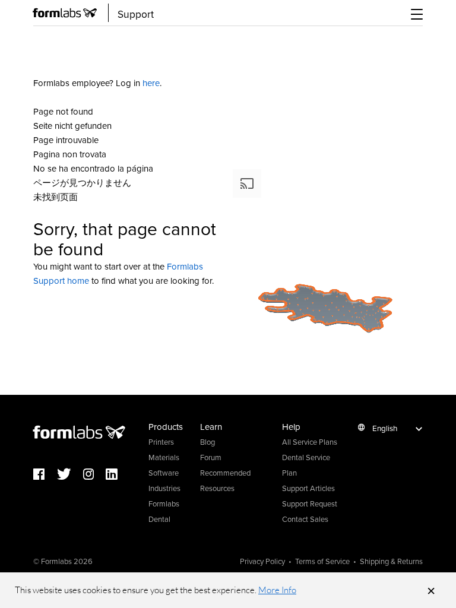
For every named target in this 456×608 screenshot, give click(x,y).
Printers (161, 441)
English (384, 427)
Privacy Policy (262, 561)
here (151, 83)
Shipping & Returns (391, 561)
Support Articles (308, 488)
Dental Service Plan (306, 465)
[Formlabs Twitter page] (70, 475)
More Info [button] (277, 590)
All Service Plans (309, 441)
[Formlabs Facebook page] (45, 475)
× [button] (431, 590)
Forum (210, 457)
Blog (207, 441)
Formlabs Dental (163, 511)
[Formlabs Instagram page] (94, 475)
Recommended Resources (225, 480)
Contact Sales (305, 519)
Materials (163, 457)
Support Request (309, 503)
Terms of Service (322, 561)
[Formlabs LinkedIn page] (117, 475)
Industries (164, 488)
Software (163, 472)
